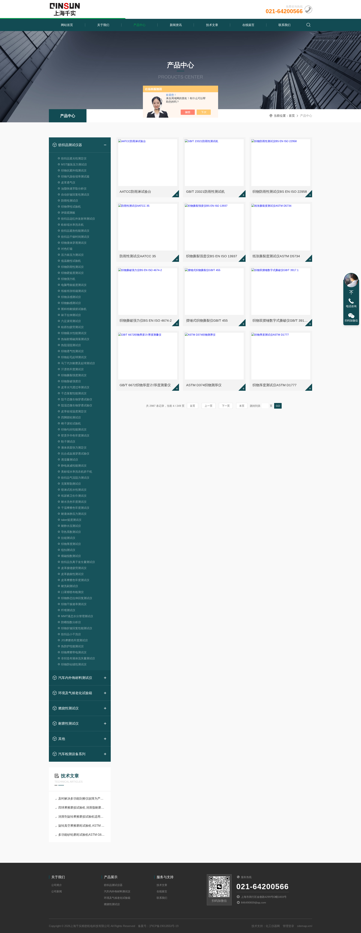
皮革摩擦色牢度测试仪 (75, 580)
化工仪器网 (273, 926)
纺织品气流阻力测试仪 (75, 477)
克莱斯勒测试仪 (71, 483)
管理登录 (288, 926)
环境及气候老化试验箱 (75, 693)
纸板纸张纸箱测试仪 (73, 290)
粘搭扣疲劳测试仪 (72, 327)
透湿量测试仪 (69, 459)
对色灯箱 (66, 248)
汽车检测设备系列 (71, 754)
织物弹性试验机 (71, 206)
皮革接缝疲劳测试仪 (73, 568)
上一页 (208, 405)
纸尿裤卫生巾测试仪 (73, 495)
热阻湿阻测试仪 (71, 345)
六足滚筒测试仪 (71, 321)
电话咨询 (351, 306)
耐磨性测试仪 (68, 723)
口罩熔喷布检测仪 (72, 592)
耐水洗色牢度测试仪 (73, 501)
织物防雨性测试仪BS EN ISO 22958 (280, 191)
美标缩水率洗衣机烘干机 (76, 471)
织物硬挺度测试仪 (72, 272)
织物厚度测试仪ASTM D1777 (275, 385)
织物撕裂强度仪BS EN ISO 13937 (211, 256)
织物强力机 (68, 278)
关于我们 (103, 25)
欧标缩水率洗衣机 (72, 224)
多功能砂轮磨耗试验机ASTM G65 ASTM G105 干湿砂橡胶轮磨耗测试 (81, 834)
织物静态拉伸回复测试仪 (76, 598)
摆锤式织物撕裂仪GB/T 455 (207, 320)
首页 (292, 115)
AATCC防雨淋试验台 (135, 191)
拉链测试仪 (68, 537)
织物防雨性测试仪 (72, 266)
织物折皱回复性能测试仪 (76, 628)
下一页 (226, 405)
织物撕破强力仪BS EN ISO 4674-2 (146, 320)
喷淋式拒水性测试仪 (73, 489)
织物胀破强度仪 (71, 381)
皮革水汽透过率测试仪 (75, 387)
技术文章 (212, 25)
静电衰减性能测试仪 (73, 465)
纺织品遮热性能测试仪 (75, 230)
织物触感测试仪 (71, 303)
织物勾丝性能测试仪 (73, 429)
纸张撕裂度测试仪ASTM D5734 (276, 256)
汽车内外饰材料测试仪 (75, 678)
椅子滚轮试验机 (71, 423)
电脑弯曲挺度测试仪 (73, 284)
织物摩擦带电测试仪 (73, 652)
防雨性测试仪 (69, 200)
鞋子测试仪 (68, 441)
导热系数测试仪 (71, 531)
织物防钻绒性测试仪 (73, 664)
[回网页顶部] (351, 292)
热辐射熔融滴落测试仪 (75, 339)
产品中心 (139, 25)
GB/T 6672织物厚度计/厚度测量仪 (145, 385)
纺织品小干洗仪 (71, 634)
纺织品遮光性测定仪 (73, 158)
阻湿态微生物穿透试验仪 (76, 405)
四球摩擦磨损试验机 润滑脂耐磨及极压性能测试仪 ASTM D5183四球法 (81, 807)
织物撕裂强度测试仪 (73, 375)
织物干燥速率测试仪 (73, 604)
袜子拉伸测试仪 (71, 315)
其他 (61, 739)
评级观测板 (68, 212)
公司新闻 (56, 891)
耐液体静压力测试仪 (73, 513)
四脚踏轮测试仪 (71, 417)
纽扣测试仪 (68, 549)
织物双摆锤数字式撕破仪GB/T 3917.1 (281, 320)
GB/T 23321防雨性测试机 (205, 191)
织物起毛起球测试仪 (73, 357)
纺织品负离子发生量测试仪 (78, 562)
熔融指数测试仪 (71, 556)
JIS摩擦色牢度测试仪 (74, 640)
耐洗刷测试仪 (69, 586)
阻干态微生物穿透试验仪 (76, 399)
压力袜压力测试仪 (72, 254)
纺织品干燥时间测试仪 (75, 236)
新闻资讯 (176, 25)
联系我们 (284, 25)
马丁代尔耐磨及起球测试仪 (78, 363)
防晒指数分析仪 (71, 622)
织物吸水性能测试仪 (73, 333)
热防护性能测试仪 (72, 646)
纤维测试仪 (68, 610)
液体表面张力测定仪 (73, 447)
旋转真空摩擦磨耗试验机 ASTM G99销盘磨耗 (81, 825)
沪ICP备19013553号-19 (163, 926)
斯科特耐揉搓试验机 (73, 309)
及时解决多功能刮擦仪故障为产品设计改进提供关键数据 (81, 798)
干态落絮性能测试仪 (73, 393)
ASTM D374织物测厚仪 (203, 385)
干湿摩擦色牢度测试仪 (75, 507)
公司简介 (56, 885)
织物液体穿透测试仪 (73, 242)
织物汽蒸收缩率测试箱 (75, 176)
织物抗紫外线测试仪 (73, 170)
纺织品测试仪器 (70, 145)
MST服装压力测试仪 (74, 164)
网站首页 (67, 25)
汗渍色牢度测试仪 (72, 369)
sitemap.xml (304, 926)
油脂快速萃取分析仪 (73, 188)
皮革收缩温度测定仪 (73, 411)
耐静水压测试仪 (71, 525)
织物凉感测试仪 (71, 297)
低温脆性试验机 (71, 260)
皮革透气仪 (68, 182)
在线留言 (248, 25)
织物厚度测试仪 (71, 543)
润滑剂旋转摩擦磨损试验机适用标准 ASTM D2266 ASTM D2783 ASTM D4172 (81, 816)
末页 (241, 405)
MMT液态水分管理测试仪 (77, 616)
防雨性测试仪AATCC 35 (138, 256)
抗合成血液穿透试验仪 (75, 453)
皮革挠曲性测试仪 (72, 574)
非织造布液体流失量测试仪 (78, 658)
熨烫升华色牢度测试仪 (75, 435)
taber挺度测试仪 (71, 519)
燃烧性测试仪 (68, 708)
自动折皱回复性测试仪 (75, 194)
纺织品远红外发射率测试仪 (78, 218)
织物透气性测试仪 (72, 351)
